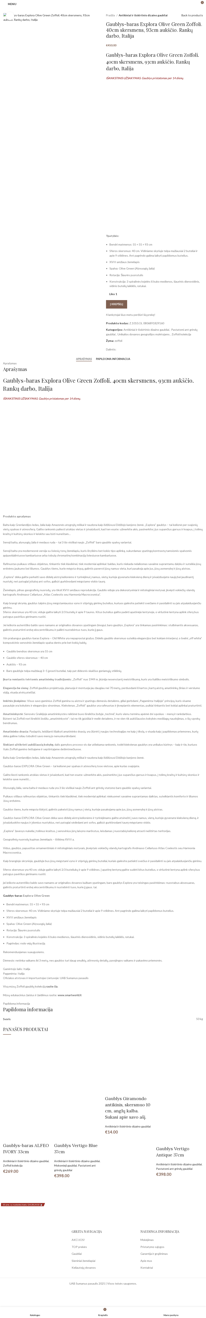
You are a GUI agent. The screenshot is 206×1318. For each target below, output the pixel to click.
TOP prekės (79, 1247)
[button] (8, 1137)
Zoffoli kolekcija (181, 334)
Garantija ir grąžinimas (154, 1253)
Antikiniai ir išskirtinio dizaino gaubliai (143, 15)
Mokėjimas (147, 1239)
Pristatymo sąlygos (152, 1247)
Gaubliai (77, 1253)
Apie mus (146, 1260)
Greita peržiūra (19, 1137)
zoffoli (118, 340)
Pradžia (110, 15)
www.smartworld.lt (70, 995)
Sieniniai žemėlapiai (83, 1260)
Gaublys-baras (12, 895)
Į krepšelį (116, 304)
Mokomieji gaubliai (65, 1165)
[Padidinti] (10, 16)
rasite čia (52, 986)
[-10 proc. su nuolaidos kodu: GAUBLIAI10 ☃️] (26, 1061)
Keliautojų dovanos (84, 1267)
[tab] (84, 359)
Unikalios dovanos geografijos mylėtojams (143, 334)
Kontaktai (146, 1267)
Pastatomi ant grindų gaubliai (174, 1168)
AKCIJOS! (78, 1239)
